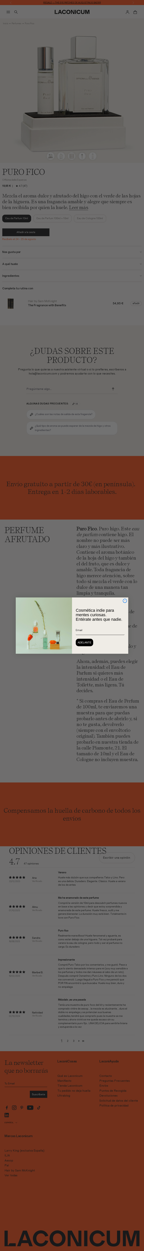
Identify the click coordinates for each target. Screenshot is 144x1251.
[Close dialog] (125, 601)
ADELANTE (84, 642)
